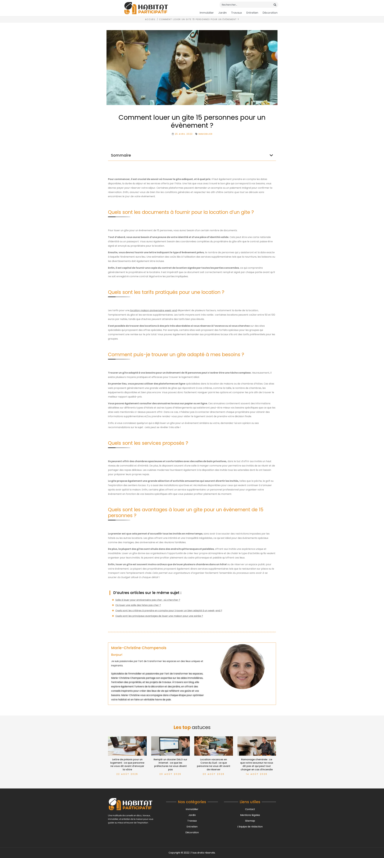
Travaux (236, 13)
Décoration (270, 13)
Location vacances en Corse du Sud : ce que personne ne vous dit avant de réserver (213, 764)
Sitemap (250, 820)
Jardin (222, 13)
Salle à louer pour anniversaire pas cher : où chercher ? (147, 600)
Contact (250, 809)
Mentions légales (250, 815)
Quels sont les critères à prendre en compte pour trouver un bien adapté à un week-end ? (168, 610)
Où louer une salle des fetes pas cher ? (138, 605)
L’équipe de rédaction (250, 826)
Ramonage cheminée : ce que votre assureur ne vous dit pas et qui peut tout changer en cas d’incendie (256, 764)
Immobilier (207, 13)
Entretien (252, 13)
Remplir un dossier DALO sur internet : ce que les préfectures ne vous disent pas (170, 764)
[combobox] (248, 5)
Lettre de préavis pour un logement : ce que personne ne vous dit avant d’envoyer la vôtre (127, 764)
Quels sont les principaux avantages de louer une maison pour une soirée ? (159, 616)
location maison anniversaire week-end (153, 310)
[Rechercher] (275, 5)
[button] (271, 155)
